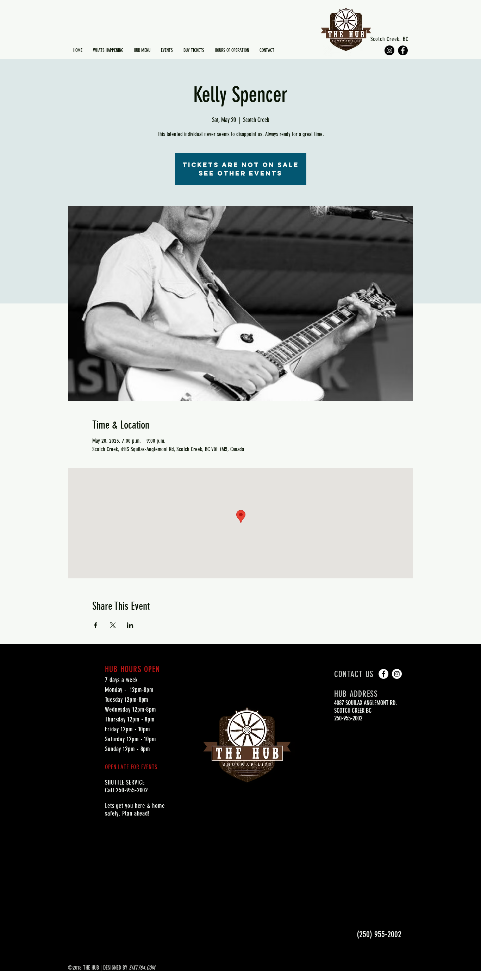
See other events (240, 173)
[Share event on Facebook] (95, 625)
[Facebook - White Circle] (383, 674)
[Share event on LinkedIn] (130, 625)
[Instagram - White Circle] (397, 674)
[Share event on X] (113, 625)
